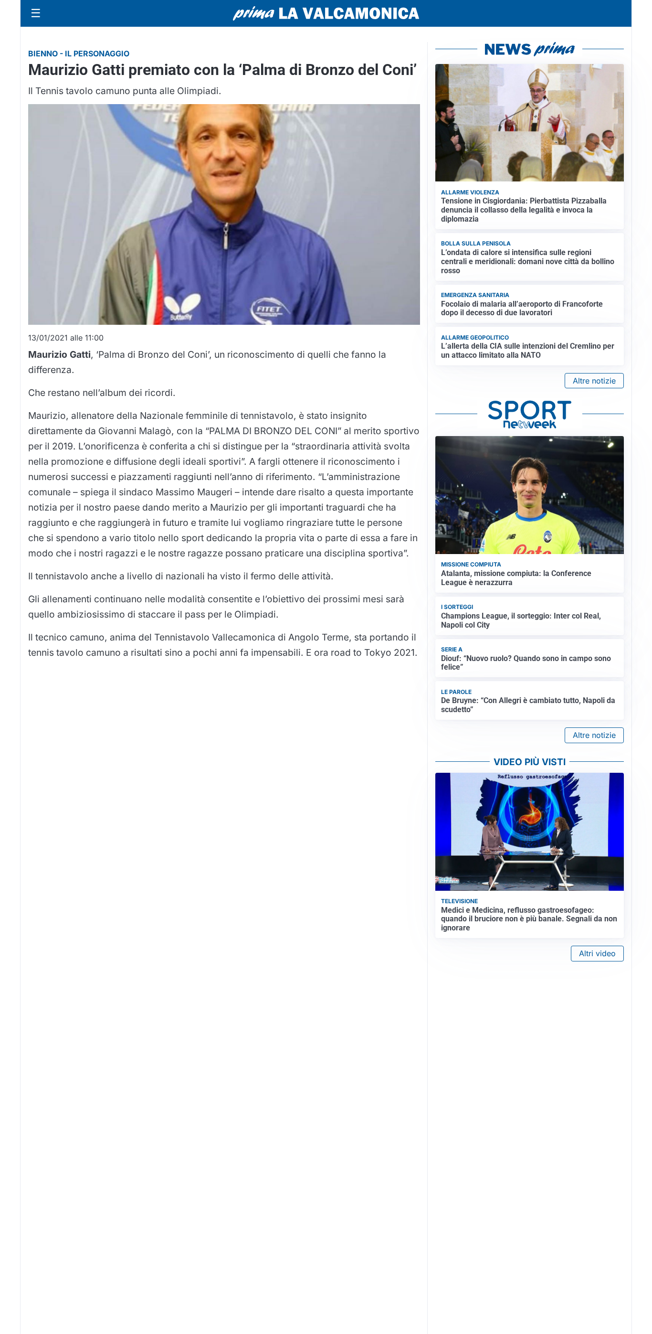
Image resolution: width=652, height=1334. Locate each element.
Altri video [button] (597, 953)
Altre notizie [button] (594, 380)
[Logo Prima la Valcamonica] (326, 13)
